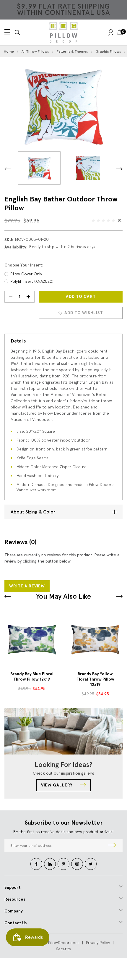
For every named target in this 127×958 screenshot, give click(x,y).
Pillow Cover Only (26, 274)
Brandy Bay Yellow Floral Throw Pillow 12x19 (95, 679)
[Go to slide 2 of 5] (7, 596)
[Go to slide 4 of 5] (119, 596)
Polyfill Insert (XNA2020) (31, 281)
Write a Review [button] (27, 586)
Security (63, 948)
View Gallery (57, 785)
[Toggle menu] (7, 32)
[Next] (119, 168)
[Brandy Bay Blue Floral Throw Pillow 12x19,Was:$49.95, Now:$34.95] (31, 639)
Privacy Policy (98, 942)
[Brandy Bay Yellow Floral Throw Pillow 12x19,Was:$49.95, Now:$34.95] (95, 639)
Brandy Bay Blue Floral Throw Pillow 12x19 (31, 676)
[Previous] (7, 168)
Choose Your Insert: (23, 265)
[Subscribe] (112, 845)
